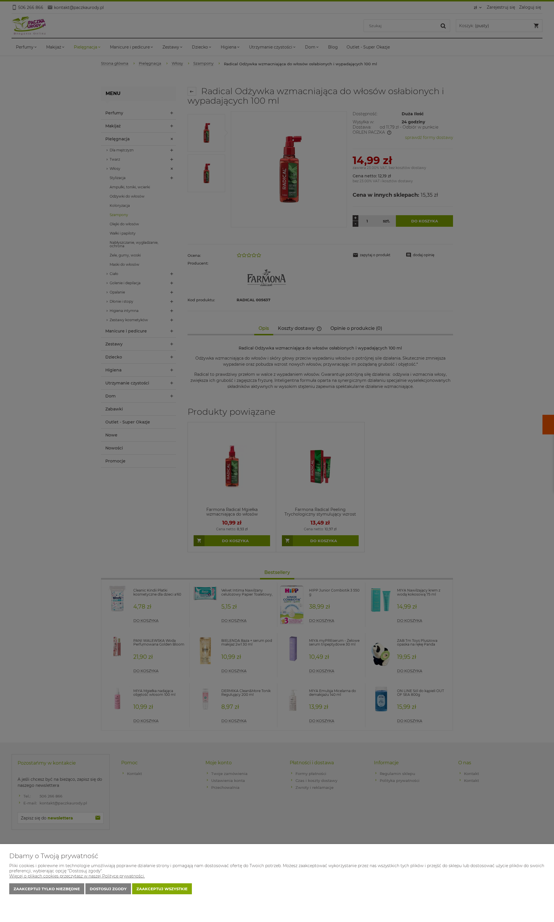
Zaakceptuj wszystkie (162, 888)
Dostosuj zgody (108, 888)
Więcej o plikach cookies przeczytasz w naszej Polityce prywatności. (77, 876)
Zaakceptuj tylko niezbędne (47, 888)
